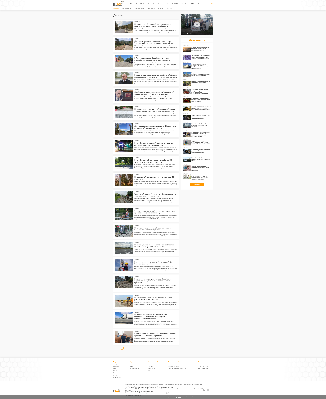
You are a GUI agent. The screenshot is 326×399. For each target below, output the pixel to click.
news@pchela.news (173, 366)
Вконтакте (150, 366)
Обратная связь (134, 368)
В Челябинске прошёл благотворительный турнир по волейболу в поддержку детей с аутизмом (196, 32)
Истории (175, 3)
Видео (183, 3)
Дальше (138, 348)
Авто (159, 3)
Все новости (197, 184)
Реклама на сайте (203, 368)
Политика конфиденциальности (177, 368)
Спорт (166, 3)
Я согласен (188, 397)
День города (151, 8)
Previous (182, 24)
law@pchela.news (169, 393)
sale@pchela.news (203, 366)
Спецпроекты (194, 3)
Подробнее (178, 397)
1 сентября (170, 8)
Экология (150, 3)
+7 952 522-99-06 (172, 364)
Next (211, 24)
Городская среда (127, 8)
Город (142, 3)
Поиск (131, 366)
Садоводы (161, 8)
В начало (116, 348)
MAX (149, 364)
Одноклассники (152, 368)
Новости (133, 3)
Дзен (149, 370)
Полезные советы (140, 8)
